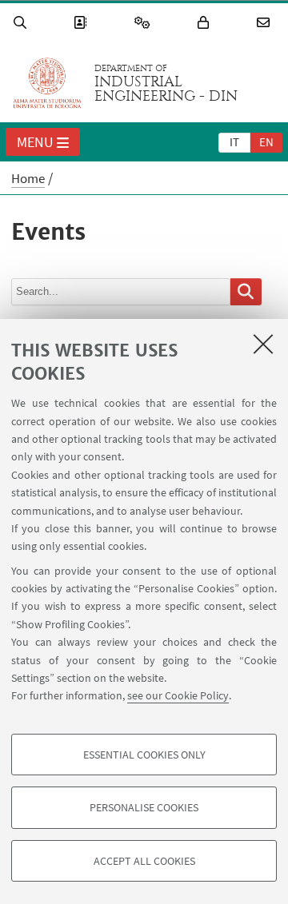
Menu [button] (35, 142)
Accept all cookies (144, 861)
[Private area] (205, 22)
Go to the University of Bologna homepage (47, 83)
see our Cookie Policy (178, 695)
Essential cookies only (144, 754)
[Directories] (82, 22)
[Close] (263, 343)
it (234, 141)
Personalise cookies (144, 807)
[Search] (22, 22)
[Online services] (145, 22)
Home (28, 178)
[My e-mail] (265, 22)
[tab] (234, 141)
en (266, 141)
